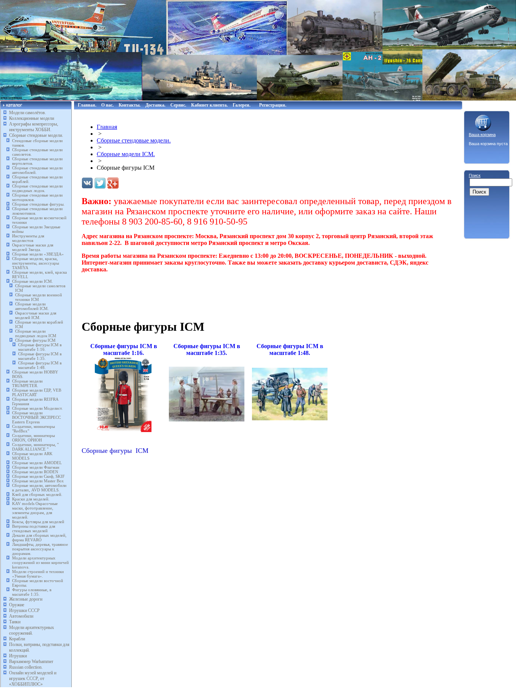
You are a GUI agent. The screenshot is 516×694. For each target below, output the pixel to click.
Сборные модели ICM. (32, 281)
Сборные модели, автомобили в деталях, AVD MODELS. (39, 487)
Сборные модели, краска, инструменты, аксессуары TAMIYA (35, 263)
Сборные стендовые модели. (36, 135)
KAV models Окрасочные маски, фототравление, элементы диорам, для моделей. (35, 510)
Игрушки (18, 655)
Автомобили (21, 616)
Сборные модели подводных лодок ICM (35, 333)
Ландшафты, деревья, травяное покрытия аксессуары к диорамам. (40, 549)
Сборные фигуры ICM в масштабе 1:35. (40, 356)
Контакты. (130, 105)
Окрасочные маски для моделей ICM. (35, 315)
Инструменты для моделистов (28, 238)
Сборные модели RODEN (35, 471)
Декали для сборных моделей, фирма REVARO (39, 537)
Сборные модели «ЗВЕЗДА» (38, 254)
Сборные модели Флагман (35, 467)
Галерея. (241, 105)
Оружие (16, 604)
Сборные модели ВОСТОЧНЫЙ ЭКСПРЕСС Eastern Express (36, 417)
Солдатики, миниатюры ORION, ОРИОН (33, 437)
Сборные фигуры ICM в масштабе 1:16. (40, 347)
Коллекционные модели (31, 118)
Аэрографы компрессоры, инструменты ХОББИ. (33, 126)
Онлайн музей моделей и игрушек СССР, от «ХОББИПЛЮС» (32, 678)
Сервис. (178, 105)
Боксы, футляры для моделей (38, 521)
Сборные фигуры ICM (35, 340)
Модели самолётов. (27, 112)
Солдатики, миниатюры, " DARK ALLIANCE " (35, 446)
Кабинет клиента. (209, 105)
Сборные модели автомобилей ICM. (32, 306)
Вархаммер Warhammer (31, 661)
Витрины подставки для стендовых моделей (33, 528)
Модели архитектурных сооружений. (31, 630)
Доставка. (155, 105)
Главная (107, 127)
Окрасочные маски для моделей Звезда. (32, 247)
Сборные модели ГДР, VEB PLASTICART (36, 392)
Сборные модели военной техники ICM (38, 297)
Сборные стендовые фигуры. (38, 204)
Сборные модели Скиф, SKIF (38, 476)
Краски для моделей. (30, 499)
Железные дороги (25, 599)
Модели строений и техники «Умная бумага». (38, 573)
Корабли (17, 638)
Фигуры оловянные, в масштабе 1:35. (31, 591)
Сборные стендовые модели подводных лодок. (37, 188)
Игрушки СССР (24, 610)
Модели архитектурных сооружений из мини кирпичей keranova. (40, 562)
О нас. (107, 105)
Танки (14, 621)
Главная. (87, 105)
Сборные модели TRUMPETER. (27, 383)
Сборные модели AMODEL (37, 462)
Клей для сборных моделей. (37, 494)
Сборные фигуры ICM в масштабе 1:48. (40, 365)
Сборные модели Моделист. (37, 408)
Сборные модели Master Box (38, 481)
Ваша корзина (482, 134)
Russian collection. (26, 667)
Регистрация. (272, 105)
